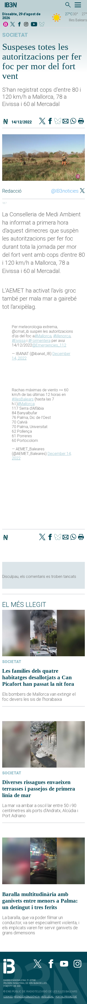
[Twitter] (42, 121)
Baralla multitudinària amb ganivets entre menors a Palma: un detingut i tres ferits (40, 900)
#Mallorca (43, 336)
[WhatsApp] (73, 121)
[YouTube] (34, 24)
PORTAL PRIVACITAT (66, 996)
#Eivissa (19, 340)
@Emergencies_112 (49, 345)
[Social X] (12, 24)
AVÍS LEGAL (47, 996)
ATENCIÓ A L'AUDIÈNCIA (27, 996)
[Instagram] (26, 24)
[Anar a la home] (5, 24)
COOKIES (8, 996)
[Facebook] (19, 24)
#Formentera (39, 340)
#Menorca (62, 336)
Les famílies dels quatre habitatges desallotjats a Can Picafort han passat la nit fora (38, 677)
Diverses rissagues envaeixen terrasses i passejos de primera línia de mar (38, 788)
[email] (65, 121)
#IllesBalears (23, 399)
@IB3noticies (65, 191)
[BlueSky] (42, 24)
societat (15, 35)
